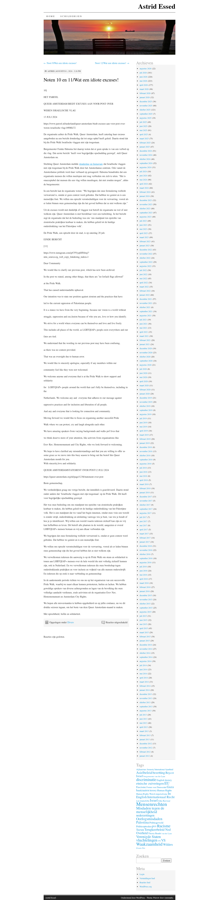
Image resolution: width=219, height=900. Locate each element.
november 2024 (146, 154)
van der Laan (167, 833)
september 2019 (146, 410)
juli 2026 (143, 72)
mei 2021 (143, 327)
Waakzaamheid (149, 844)
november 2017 (146, 500)
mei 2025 (143, 130)
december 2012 (146, 743)
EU (166, 783)
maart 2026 (144, 89)
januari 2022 (145, 294)
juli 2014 (143, 665)
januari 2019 (145, 443)
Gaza (170, 786)
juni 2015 (143, 620)
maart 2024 (144, 187)
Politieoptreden (143, 826)
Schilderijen (71, 16)
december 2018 (146, 447)
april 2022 (144, 282)
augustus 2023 (145, 216)
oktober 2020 (145, 356)
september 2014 (146, 657)
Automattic (168, 897)
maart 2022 (144, 286)
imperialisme (161, 793)
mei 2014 (143, 673)
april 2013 (144, 727)
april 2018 (144, 480)
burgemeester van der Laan (154, 776)
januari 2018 (145, 492)
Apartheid (169, 769)
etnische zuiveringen (150, 783)
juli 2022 (143, 270)
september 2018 (146, 459)
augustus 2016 (145, 562)
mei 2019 (143, 426)
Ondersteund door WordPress (133, 897)
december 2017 (146, 496)
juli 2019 (143, 418)
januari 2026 (145, 97)
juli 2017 (143, 517)
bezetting (159, 772)
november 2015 (146, 599)
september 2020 (146, 360)
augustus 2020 (145, 364)
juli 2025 (143, 122)
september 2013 (146, 706)
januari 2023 (145, 245)
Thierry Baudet (154, 833)
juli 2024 (143, 171)
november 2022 (146, 253)
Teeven (140, 830)
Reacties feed (145, 882)
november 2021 (146, 303)
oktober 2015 (145, 603)
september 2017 (146, 508)
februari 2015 (145, 636)
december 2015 (146, 595)
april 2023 (144, 233)
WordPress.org (146, 886)
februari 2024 (145, 192)
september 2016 (146, 558)
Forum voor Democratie (156, 787)
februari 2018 (145, 488)
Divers (70, 622)
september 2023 (146, 212)
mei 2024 (143, 179)
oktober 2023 (145, 208)
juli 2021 (143, 319)
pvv (154, 826)
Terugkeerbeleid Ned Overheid (153, 831)
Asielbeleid (144, 772)
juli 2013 (143, 714)
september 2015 (146, 607)
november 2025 (146, 105)
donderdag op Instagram (91, 163)
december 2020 (146, 348)
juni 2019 (143, 422)
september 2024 (146, 163)
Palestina (142, 822)
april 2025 (144, 134)
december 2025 (146, 101)
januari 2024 (145, 196)
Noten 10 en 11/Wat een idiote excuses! (81, 79)
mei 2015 (143, 624)
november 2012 (146, 747)
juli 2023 (143, 220)
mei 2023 (143, 229)
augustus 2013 (145, 710)
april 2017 (144, 529)
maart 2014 (144, 681)
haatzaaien (142, 790)
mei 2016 (143, 574)
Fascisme (141, 787)
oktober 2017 (145, 504)
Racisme (163, 825)
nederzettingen (145, 815)
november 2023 (146, 204)
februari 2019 (145, 438)
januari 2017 (145, 541)
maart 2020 (144, 385)
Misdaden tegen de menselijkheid (150, 810)
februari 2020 (145, 389)
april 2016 (144, 578)
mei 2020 (143, 377)
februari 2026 (145, 93)
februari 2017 (145, 537)
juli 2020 (143, 369)
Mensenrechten (151, 804)
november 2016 (146, 550)
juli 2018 (143, 467)
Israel (154, 800)
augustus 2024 (145, 167)
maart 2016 (144, 583)
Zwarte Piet (140, 848)
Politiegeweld (156, 822)
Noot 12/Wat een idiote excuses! (112, 63)
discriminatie (146, 779)
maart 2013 (144, 731)
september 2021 (146, 311)
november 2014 (146, 648)
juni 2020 (143, 373)
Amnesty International (155, 769)
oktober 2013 (145, 702)
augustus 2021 (145, 315)
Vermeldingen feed (147, 878)
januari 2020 (145, 393)
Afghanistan (141, 769)
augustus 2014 (145, 661)
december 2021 (146, 299)
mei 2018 (143, 476)
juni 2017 (143, 521)
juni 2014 (143, 669)
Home (50, 16)
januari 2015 (145, 640)
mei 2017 (143, 525)
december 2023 (146, 200)
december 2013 (146, 694)
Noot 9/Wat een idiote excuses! (60, 63)
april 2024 (144, 183)
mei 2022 (143, 278)
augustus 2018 (145, 463)
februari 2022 (145, 290)
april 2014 (144, 677)
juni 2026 (143, 76)
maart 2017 (144, 533)
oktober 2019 (145, 406)
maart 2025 (144, 138)
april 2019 (144, 430)
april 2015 (144, 628)
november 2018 (146, 451)
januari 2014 (145, 690)
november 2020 (146, 352)
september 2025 (146, 113)
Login (142, 874)
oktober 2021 (145, 307)
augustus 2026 (145, 68)
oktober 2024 (145, 159)
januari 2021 (145, 344)
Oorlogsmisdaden (149, 818)
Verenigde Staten (148, 836)
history (153, 790)
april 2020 (144, 381)
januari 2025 (145, 146)
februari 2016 (145, 587)
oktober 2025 (145, 109)
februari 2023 (145, 241)
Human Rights (164, 790)
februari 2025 (145, 142)
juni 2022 (143, 274)
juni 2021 (143, 323)
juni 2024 (143, 175)
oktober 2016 (145, 554)
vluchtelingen (146, 840)
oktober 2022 (145, 257)
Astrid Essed (156, 6)
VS (163, 840)
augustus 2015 (145, 611)
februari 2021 (145, 340)
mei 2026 (143, 80)
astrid (51, 71)
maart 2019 (144, 434)
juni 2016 (143, 570)
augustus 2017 (145, 513)
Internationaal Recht (161, 797)
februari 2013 (145, 735)
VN (159, 841)
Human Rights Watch (145, 793)
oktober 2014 (145, 653)
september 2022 (146, 261)
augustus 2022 (145, 266)
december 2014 (146, 644)
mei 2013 (143, 722)
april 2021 (144, 331)
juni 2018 (143, 471)
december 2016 (146, 545)
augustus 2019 (145, 414)
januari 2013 (145, 739)
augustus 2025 (145, 117)
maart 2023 (144, 237)
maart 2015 (144, 632)
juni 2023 (143, 224)
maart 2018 (144, 484)
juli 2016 (143, 566)
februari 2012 (145, 751)
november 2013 (146, 698)
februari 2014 (145, 685)
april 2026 (144, 85)
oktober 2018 (145, 455)
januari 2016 (145, 591)
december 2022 (146, 249)
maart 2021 (144, 336)
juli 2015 (143, 615)
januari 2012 (145, 755)
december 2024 (146, 150)
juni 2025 (143, 126)
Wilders (168, 844)
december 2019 (146, 397)
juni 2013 (143, 718)
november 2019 (146, 401)
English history (164, 780)
